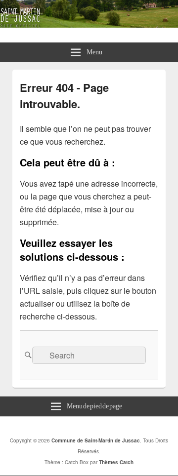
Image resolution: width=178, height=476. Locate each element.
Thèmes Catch (116, 462)
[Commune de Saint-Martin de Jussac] (89, 24)
